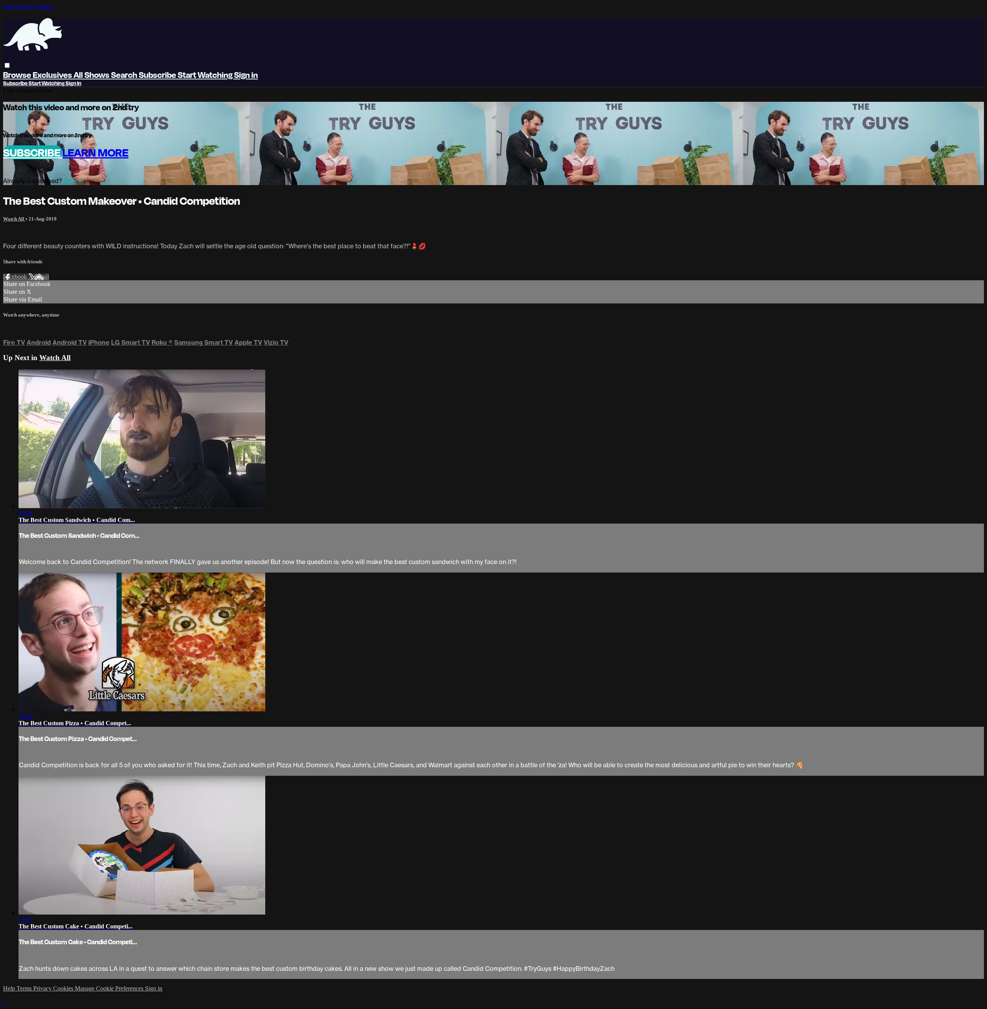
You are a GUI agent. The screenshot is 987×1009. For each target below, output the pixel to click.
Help (10, 988)
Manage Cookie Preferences (110, 988)
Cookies (64, 988)
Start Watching (206, 74)
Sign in (246, 74)
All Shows (92, 74)
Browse (18, 74)
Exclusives (53, 74)
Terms (25, 988)
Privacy (43, 988)
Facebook (16, 276)
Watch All (14, 219)
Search (125, 74)
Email (42, 276)
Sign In (73, 83)
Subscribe (32, 152)
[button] (7, 65)
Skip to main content (28, 6)
